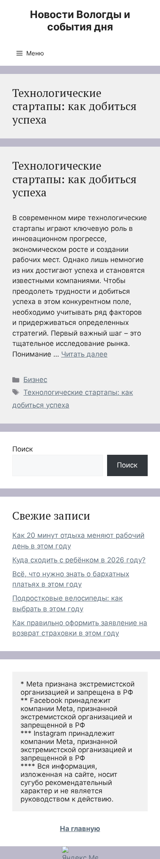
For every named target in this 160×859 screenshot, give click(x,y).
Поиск (22, 449)
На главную (80, 828)
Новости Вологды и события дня (80, 20)
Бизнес (35, 379)
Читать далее (84, 354)
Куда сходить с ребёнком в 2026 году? (79, 560)
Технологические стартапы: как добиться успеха (74, 179)
